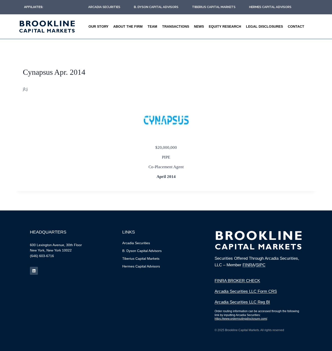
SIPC (260, 265)
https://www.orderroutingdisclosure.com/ (241, 318)
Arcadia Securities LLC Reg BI (242, 302)
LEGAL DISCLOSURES (264, 26)
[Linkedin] (34, 271)
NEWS (199, 26)
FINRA (249, 265)
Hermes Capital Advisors (270, 7)
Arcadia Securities (104, 7)
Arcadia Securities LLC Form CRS (246, 291)
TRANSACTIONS (175, 26)
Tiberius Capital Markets (214, 7)
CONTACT (296, 26)
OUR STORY (98, 26)
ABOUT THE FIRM (128, 26)
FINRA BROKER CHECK (237, 280)
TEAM (152, 26)
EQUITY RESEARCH (225, 26)
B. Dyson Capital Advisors (156, 7)
